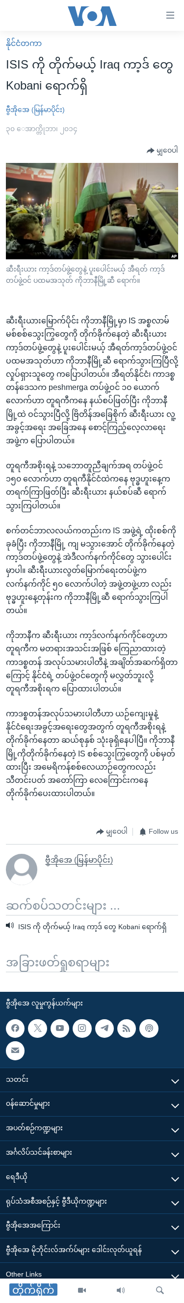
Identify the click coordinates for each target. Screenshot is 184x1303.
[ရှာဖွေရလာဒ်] (160, 1291)
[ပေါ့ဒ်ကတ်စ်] (148, 1028)
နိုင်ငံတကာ (24, 43)
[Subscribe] (15, 1050)
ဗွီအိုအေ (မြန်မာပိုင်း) (35, 110)
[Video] (82, 1291)
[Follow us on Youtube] (60, 1028)
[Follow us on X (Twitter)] (37, 1028)
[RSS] (126, 1028)
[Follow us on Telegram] (104, 1028)
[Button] (162, 151)
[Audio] (120, 1291)
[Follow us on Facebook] (15, 1028)
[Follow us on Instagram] (82, 1028)
